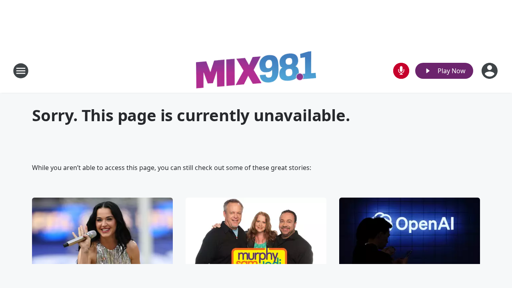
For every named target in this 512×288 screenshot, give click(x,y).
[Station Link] (256, 70)
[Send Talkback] (401, 71)
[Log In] (490, 71)
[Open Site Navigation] (21, 71)
